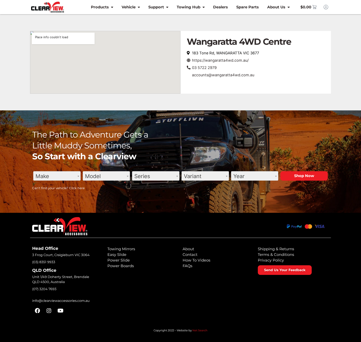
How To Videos (196, 260)
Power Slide (118, 260)
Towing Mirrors (121, 249)
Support (156, 7)
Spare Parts (247, 7)
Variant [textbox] (192, 176)
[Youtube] (60, 310)
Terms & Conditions (276, 254)
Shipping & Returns (276, 249)
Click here (77, 188)
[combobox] (57, 176)
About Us (276, 7)
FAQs (187, 266)
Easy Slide (116, 254)
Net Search (199, 330)
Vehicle (129, 7)
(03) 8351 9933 (43, 262)
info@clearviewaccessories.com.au (61, 301)
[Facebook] (37, 310)
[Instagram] (49, 310)
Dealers (220, 7)
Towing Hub (188, 7)
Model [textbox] (93, 176)
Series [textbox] (142, 176)
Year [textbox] (239, 176)
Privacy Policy (271, 260)
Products (100, 7)
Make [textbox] (42, 176)
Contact (190, 254)
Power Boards (120, 266)
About (188, 249)
